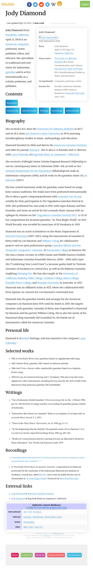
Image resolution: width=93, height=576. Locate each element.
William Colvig (50, 240)
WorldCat (37, 512)
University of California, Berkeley (55, 128)
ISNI (25, 512)
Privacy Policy (74, 555)
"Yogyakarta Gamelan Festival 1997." (57, 215)
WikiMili (7, 4)
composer (22, 44)
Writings (44, 110)
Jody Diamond (18, 493)
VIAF (30, 512)
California (23, 34)
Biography (12, 103)
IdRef (25, 527)
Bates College (71, 278)
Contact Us (27, 555)
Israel (59, 517)
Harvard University (76, 93)
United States (38, 517)
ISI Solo (42, 474)
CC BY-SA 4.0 (46, 535)
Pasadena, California (63, 53)
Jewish (25, 338)
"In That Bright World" (36, 478)
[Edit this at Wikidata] (46, 507)
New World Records (69, 478)
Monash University (48, 282)
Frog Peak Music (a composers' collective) (55, 154)
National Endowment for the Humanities (29, 170)
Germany (27, 517)
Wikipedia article (58, 533)
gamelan (11, 72)
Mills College (35, 278)
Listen (85, 4)
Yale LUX (38, 527)
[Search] (59, 3)
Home (15, 555)
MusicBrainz (28, 522)
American (11, 44)
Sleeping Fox (25, 273)
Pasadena (11, 34)
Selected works (29, 110)
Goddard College (53, 278)
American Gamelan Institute (70, 145)
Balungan (34, 149)
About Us (40, 555)
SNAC (31, 527)
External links (72, 110)
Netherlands (50, 517)
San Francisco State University (68, 69)
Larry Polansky (19, 154)
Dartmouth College (57, 250)
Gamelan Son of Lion (69, 196)
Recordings (57, 110)
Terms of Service (56, 555)
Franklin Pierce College (18, 282)
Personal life (13, 110)
